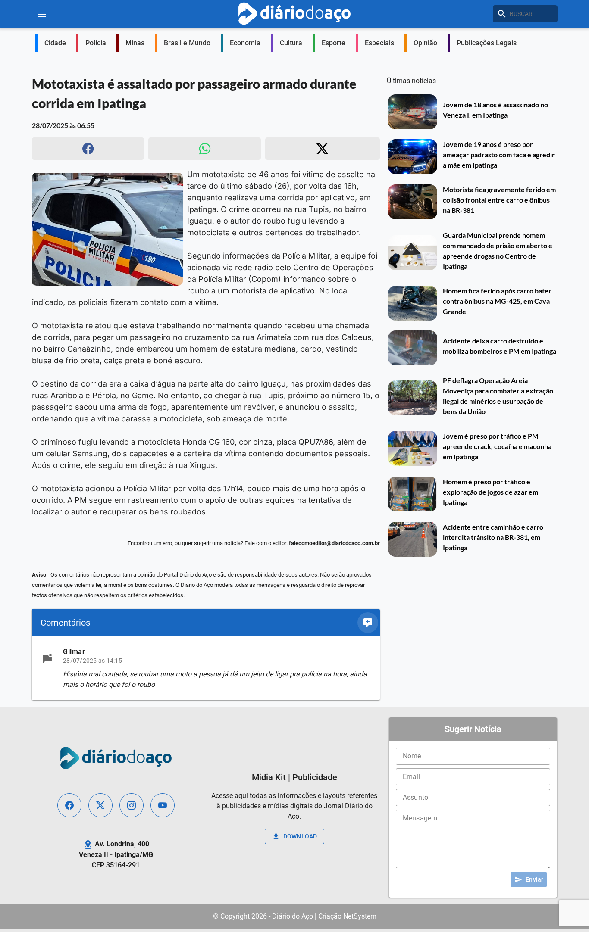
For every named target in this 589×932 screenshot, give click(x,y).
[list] (206, 668)
